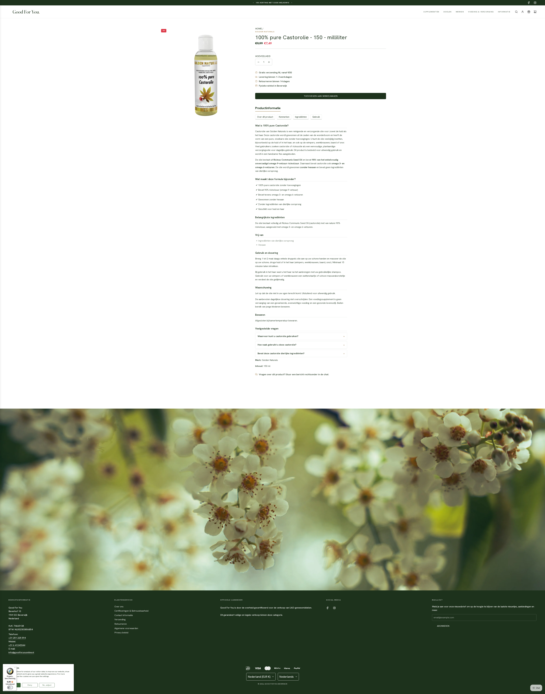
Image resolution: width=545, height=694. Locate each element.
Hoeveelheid (263, 56)
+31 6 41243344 (17, 645)
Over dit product (265, 117)
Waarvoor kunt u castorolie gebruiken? (278, 336)
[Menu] (15, 668)
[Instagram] (535, 2)
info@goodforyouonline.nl (21, 652)
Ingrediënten (301, 117)
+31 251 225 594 (17, 637)
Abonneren (443, 626)
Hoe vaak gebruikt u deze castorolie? (277, 344)
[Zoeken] (516, 12)
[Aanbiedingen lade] (529, 12)
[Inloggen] (522, 12)
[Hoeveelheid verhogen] (269, 62)
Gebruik (316, 117)
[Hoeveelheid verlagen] (258, 62)
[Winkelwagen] (535, 12)
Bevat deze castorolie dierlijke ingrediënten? (281, 353)
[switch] (10, 687)
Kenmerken (284, 117)
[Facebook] (529, 2)
